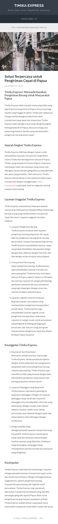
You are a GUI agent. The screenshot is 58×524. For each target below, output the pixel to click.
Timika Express (29, 5)
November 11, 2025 (14, 86)
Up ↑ (42, 518)
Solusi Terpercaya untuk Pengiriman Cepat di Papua (26, 78)
